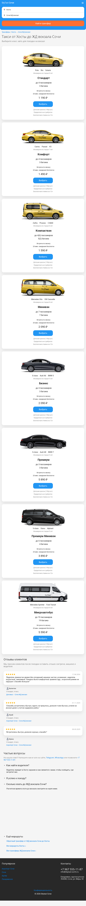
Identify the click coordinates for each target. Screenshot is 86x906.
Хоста (13, 32)
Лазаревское (7, 879)
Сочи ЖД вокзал (24, 32)
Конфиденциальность (43, 890)
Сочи (4, 872)
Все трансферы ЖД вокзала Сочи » (21, 851)
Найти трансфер (43, 23)
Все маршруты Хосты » (16, 846)
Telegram (50, 757)
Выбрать (43, 104)
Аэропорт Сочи (8, 869)
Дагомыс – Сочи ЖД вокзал (16, 694)
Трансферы (6, 32)
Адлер (4, 876)
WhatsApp (59, 757)
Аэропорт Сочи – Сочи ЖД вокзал (18, 721)
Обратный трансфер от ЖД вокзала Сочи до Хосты (28, 841)
